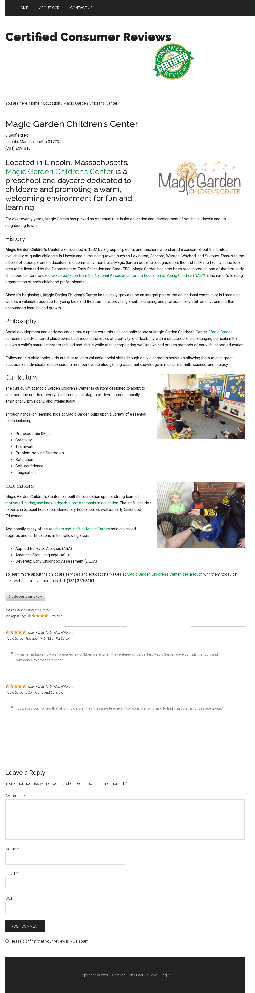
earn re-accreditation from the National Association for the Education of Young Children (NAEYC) (125, 275)
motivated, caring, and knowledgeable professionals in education (61, 503)
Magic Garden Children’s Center (59, 171)
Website (12, 898)
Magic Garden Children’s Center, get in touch (164, 574)
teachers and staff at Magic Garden (79, 529)
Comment (15, 796)
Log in (165, 975)
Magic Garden (221, 332)
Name (12, 848)
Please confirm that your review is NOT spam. (49, 941)
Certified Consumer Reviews (88, 37)
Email (11, 873)
